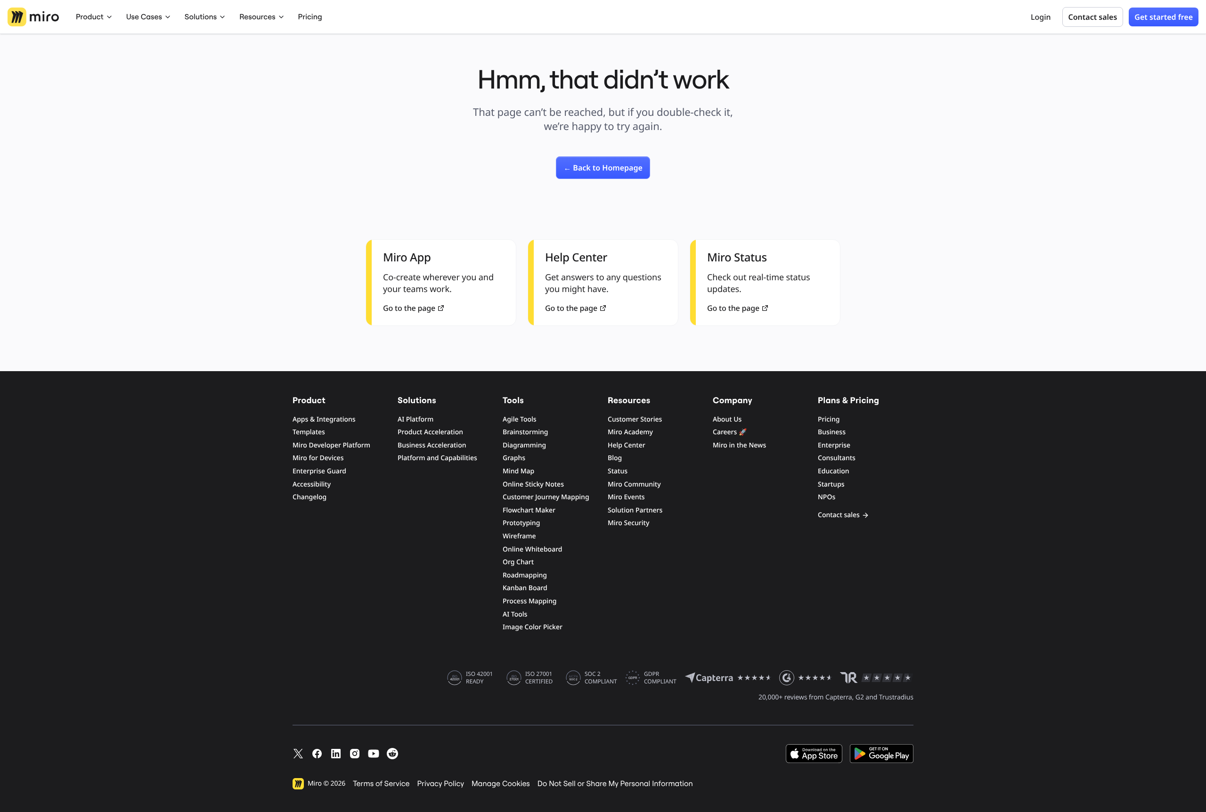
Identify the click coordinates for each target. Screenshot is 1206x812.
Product (90, 17)
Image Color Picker (532, 627)
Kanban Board (525, 588)
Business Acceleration (432, 445)
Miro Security (628, 523)
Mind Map (518, 471)
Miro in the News (739, 445)
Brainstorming (525, 432)
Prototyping (521, 523)
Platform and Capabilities (437, 458)
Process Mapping (529, 601)
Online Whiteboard (532, 549)
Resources (257, 17)
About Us (727, 419)
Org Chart (518, 562)
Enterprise (834, 445)
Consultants (837, 458)
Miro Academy (630, 432)
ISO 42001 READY (479, 677)
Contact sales (1092, 17)
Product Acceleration (430, 432)
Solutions (201, 17)
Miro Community (634, 484)
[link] (603, 167)
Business (832, 432)
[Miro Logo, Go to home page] (33, 17)
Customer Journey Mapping (546, 497)
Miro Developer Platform (331, 445)
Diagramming (524, 445)
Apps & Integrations (324, 419)
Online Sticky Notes (533, 484)
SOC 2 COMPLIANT (601, 677)
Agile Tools (520, 419)
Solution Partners (635, 510)
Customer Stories (635, 419)
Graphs (514, 458)
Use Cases (144, 17)
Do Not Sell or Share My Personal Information (615, 783)
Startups (831, 484)
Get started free (1163, 17)
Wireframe (519, 536)
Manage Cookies (501, 783)
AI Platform (415, 419)
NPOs (826, 497)
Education (833, 471)
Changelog (309, 497)
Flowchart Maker (529, 510)
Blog (615, 458)
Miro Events (626, 497)
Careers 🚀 (730, 432)
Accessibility (312, 484)
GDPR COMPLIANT (660, 677)
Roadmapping (525, 575)
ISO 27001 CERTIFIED (539, 677)
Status (617, 471)
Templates (309, 432)
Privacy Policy (440, 783)
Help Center (626, 445)
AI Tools (515, 614)
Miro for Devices (318, 458)
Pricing (310, 17)
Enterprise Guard (319, 471)
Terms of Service (381, 783)
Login (1041, 17)
